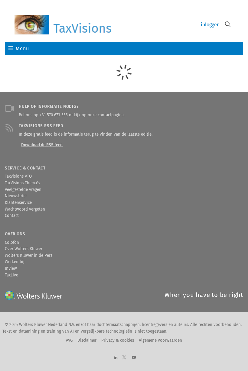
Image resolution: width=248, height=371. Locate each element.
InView (11, 268)
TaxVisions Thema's (22, 183)
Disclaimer (86, 340)
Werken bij (14, 262)
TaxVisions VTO (18, 176)
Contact (12, 215)
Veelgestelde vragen (23, 189)
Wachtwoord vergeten (25, 209)
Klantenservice (18, 202)
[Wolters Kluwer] (63, 24)
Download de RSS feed (42, 145)
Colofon (12, 242)
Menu (22, 48)
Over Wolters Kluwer (23, 249)
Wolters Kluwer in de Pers (28, 255)
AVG (69, 340)
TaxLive (11, 275)
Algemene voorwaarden (160, 340)
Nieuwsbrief (16, 196)
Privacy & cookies (117, 340)
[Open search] (228, 25)
